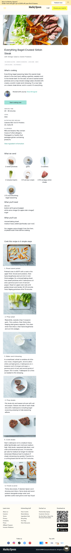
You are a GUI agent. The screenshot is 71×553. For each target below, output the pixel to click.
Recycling (24, 518)
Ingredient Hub (25, 516)
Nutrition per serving (12, 120)
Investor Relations (8, 527)
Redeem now (58, 3)
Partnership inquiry (44, 511)
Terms (5, 516)
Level (6, 114)
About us (5, 511)
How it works (24, 511)
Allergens (8, 128)
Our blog (23, 520)
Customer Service (44, 514)
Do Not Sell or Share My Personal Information (46, 516)
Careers (5, 514)
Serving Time (8, 108)
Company (6, 520)
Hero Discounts (25, 523)
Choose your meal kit (59, 8)
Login (48, 8)
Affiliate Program (8, 525)
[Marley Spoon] (9, 549)
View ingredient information (14, 144)
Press (4, 523)
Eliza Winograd (32, 92)
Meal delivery (25, 514)
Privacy (5, 518)
